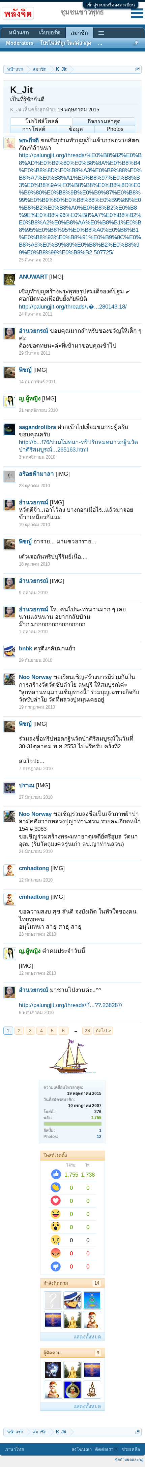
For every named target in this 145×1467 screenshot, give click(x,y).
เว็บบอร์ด (49, 32)
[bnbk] (72, 1300)
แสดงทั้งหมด (87, 1336)
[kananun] (53, 1320)
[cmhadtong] (92, 1320)
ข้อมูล (76, 129)
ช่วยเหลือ (131, 1449)
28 (87, 1030)
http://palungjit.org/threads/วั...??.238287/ (70, 1005)
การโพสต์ (33, 129)
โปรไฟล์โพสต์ (41, 121)
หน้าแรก (19, 32)
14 (96, 1283)
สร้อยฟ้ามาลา (36, 473)
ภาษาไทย (14, 1449)
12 (99, 1136)
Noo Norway (35, 677)
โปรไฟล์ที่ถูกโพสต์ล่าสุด (65, 43)
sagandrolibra (37, 427)
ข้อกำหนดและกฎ (129, 1460)
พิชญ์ (25, 369)
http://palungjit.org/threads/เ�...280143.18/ (73, 306)
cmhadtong (34, 868)
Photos (115, 129)
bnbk (25, 648)
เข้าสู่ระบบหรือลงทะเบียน (110, 4)
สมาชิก (79, 33)
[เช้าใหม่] (72, 1390)
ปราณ (26, 785)
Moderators (19, 43)
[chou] (53, 1370)
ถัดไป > (103, 1030)
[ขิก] (53, 1300)
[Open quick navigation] (137, 69)
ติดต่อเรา (104, 1449)
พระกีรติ (29, 140)
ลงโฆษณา (81, 1449)
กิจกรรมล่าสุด (104, 121)
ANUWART (33, 276)
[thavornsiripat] (92, 1390)
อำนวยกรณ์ (33, 330)
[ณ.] (92, 1300)
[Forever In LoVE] (72, 1320)
